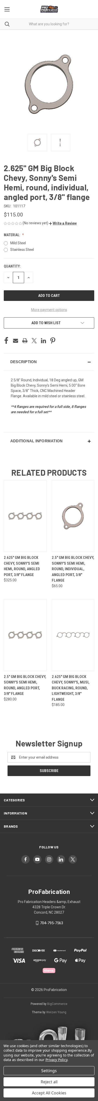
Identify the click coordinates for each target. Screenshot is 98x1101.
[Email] (15, 340)
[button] (63, 223)
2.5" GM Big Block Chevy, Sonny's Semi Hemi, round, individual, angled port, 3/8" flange (73, 569)
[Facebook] (6, 340)
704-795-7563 (51, 923)
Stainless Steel (22, 250)
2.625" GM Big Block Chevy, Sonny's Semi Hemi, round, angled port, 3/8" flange (22, 566)
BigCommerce (57, 1004)
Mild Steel (18, 243)
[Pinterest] (52, 340)
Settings (49, 1070)
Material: (12, 235)
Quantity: (12, 266)
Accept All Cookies (49, 1093)
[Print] (24, 340)
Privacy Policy (56, 1059)
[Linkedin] (43, 340)
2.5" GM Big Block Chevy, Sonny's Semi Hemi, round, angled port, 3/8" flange (25, 685)
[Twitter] (34, 340)
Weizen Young (56, 1012)
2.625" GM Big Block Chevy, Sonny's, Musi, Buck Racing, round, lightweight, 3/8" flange (70, 688)
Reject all (49, 1082)
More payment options (49, 310)
